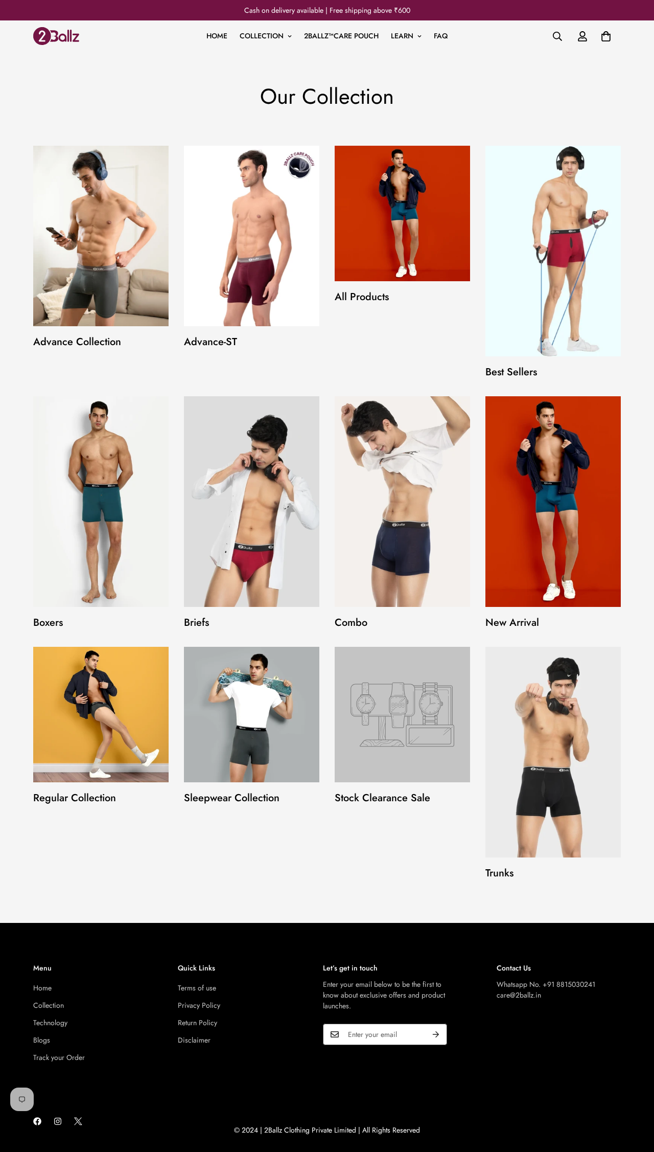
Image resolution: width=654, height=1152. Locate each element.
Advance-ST (210, 341)
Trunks (499, 873)
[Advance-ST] (251, 236)
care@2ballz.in (519, 995)
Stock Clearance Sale (382, 797)
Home (216, 36)
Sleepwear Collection (231, 797)
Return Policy (197, 1023)
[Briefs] (251, 501)
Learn (402, 36)
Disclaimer (194, 1040)
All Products (362, 296)
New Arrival (512, 622)
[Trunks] (553, 752)
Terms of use (197, 988)
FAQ (441, 36)
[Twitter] (78, 1121)
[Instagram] (58, 1121)
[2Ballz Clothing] (56, 36)
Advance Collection (77, 341)
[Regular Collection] (101, 714)
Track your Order (59, 1057)
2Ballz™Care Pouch (341, 36)
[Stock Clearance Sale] (402, 714)
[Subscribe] (436, 1034)
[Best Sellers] (553, 251)
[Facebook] (37, 1121)
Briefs (196, 622)
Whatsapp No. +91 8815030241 (546, 984)
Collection (262, 36)
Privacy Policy (199, 1005)
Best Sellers (511, 372)
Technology (50, 1023)
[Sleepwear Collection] (251, 714)
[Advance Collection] (101, 236)
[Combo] (402, 501)
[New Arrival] (553, 501)
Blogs (41, 1040)
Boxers (48, 622)
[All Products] (402, 213)
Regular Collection (74, 797)
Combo (351, 622)
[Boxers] (101, 501)
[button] (606, 36)
